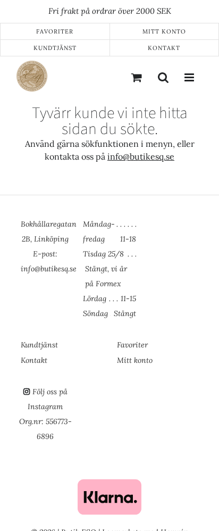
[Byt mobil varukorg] (136, 77)
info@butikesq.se (140, 156)
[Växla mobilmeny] (189, 77)
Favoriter (54, 31)
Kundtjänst (55, 48)
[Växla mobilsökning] (163, 77)
